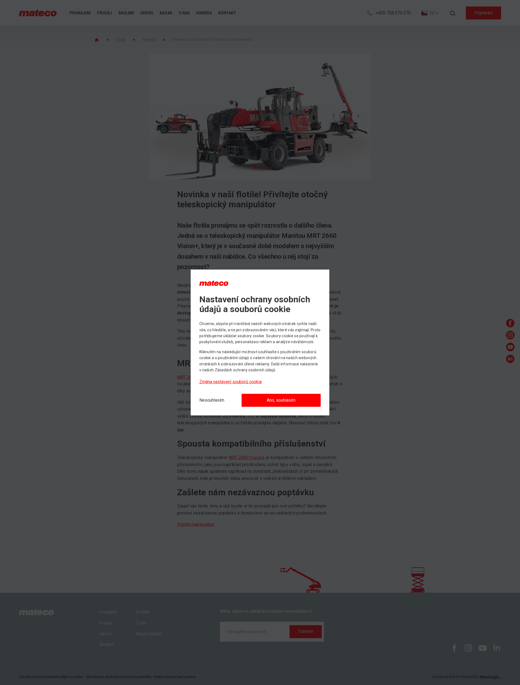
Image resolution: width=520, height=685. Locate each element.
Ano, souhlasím (281, 400)
